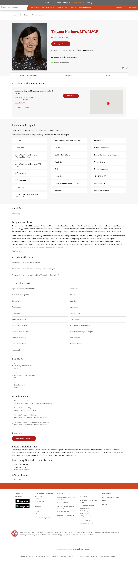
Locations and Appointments (29, 75)
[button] (123, 68)
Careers (105, 501)
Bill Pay (37, 511)
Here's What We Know (85, 7)
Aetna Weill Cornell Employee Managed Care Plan (26, 156)
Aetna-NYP (19, 148)
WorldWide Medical (101, 190)
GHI (56, 169)
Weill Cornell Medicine (69, 545)
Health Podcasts (84, 513)
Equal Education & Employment (88, 556)
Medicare (97, 141)
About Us (73, 7)
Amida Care (19, 187)
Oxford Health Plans (102, 148)
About (108, 75)
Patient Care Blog (85, 520)
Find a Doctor (24, 15)
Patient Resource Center (86, 523)
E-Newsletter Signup (85, 508)
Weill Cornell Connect (44, 494)
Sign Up (37, 499)
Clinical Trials (63, 512)
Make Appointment (60, 44)
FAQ (36, 514)
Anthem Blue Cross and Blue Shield (68, 141)
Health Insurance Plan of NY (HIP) (67, 183)
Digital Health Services (48, 7)
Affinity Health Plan (22, 180)
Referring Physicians (110, 497)
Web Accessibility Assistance (107, 556)
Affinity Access (20, 173)
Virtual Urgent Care (62, 502)
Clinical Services (34, 7)
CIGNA (57, 148)
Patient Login (38, 496)
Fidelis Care (59, 162)
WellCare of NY (100, 183)
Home (14, 15)
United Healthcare (101, 169)
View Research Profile (23, 438)
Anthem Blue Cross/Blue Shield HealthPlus (27, 195)
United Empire (99, 162)
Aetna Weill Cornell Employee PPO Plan (28, 165)
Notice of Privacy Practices (68, 556)
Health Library (84, 511)
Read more (16, 251)
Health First (59, 176)
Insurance (68, 75)
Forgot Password (39, 504)
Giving (104, 504)
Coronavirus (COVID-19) (44, 518)
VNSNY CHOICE (100, 176)
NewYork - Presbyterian (70, 549)
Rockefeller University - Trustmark (107, 155)
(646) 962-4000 (23, 108)
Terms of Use (55, 556)
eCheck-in (37, 509)
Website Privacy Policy (42, 556)
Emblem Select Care (62, 155)
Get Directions (20, 103)
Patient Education (62, 7)
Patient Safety (83, 496)
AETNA (18, 141)
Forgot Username (40, 501)
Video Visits (60, 500)
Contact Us (106, 494)
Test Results (38, 506)
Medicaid (58, 190)
